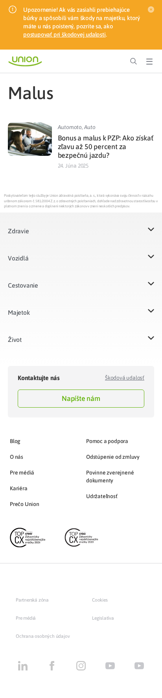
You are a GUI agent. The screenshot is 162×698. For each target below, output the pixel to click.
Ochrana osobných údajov (43, 636)
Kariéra (19, 488)
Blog (15, 441)
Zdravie (18, 231)
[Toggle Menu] (149, 61)
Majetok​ (19, 312)
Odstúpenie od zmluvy (113, 457)
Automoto (70, 127)
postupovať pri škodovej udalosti (64, 34)
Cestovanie (23, 285)
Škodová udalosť (124, 378)
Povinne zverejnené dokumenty (110, 476)
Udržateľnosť (102, 496)
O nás (16, 457)
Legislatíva (103, 618)
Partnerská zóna (32, 600)
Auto (90, 127)
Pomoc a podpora (107, 441)
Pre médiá (22, 472)
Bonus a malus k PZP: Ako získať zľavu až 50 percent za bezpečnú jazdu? (105, 146)
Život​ (15, 339)
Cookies (100, 600)
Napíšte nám (81, 398)
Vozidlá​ (18, 258)
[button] (81, 236)
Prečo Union (24, 504)
